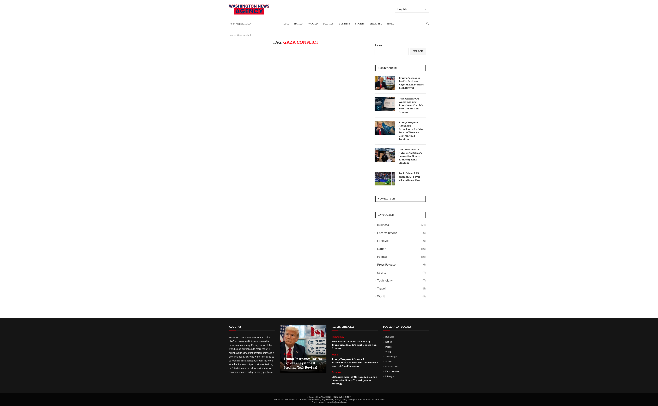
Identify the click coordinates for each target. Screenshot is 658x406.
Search (379, 45)
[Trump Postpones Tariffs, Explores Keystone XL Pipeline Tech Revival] (385, 83)
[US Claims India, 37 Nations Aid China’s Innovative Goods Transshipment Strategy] (385, 155)
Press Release (401, 264)
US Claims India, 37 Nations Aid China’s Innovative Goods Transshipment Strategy (410, 156)
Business (344, 23)
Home (285, 23)
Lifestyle (376, 23)
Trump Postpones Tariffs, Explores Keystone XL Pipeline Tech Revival (411, 83)
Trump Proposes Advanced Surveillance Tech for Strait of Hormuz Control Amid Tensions (411, 131)
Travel (401, 288)
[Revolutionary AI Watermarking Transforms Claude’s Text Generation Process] (385, 104)
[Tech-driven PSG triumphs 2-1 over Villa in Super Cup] (385, 178)
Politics (328, 23)
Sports (360, 23)
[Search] (427, 23)
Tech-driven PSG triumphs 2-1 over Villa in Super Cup (409, 177)
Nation (298, 23)
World (313, 23)
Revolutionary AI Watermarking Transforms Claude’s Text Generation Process (411, 105)
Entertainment (401, 233)
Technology (401, 280)
